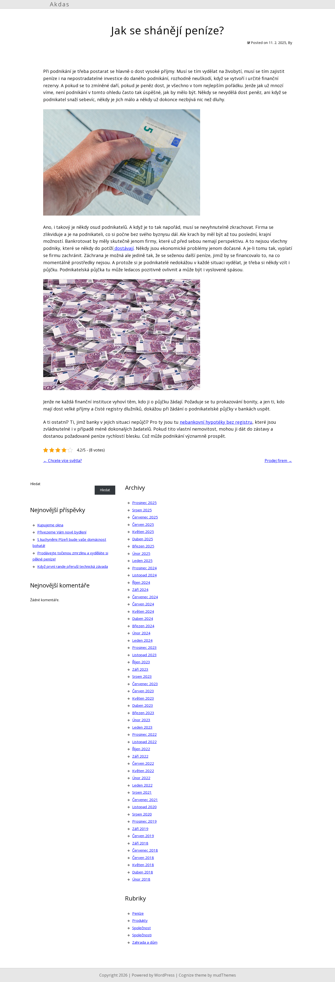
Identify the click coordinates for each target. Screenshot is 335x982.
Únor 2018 (141, 879)
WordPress (164, 975)
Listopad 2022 (144, 741)
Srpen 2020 (142, 814)
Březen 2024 (143, 625)
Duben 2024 (142, 618)
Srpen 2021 (142, 792)
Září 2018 (140, 843)
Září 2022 (140, 756)
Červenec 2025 (145, 517)
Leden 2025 (142, 560)
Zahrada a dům (144, 942)
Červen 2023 (143, 690)
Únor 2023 (141, 719)
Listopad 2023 (144, 654)
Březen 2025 (143, 546)
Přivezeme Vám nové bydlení (61, 532)
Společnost (141, 927)
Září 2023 (140, 669)
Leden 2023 (142, 727)
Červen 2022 (143, 763)
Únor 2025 (141, 553)
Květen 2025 (143, 531)
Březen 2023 (143, 712)
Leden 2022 (142, 785)
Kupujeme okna (50, 524)
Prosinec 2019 (144, 821)
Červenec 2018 (145, 850)
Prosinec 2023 (144, 647)
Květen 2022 (143, 770)
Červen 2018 (143, 857)
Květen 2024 (143, 611)
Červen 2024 (143, 603)
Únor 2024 (141, 632)
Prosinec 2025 (144, 502)
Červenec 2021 (145, 799)
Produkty (140, 920)
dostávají (123, 248)
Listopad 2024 (144, 575)
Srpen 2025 (142, 509)
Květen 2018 (143, 864)
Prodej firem (278, 460)
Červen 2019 (143, 835)
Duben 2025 (142, 538)
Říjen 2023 (141, 661)
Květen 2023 (143, 698)
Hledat (35, 483)
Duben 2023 (142, 705)
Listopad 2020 (144, 806)
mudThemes (224, 975)
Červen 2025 (143, 524)
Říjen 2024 (141, 582)
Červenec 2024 (145, 596)
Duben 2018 (142, 872)
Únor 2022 (141, 777)
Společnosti (142, 934)
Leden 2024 (142, 640)
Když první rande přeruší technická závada (72, 566)
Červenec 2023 (145, 683)
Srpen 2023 (142, 676)
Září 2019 (140, 828)
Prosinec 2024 (144, 567)
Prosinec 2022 (144, 734)
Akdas (60, 4)
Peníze (138, 913)
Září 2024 (140, 589)
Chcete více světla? (62, 460)
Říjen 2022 (141, 748)
